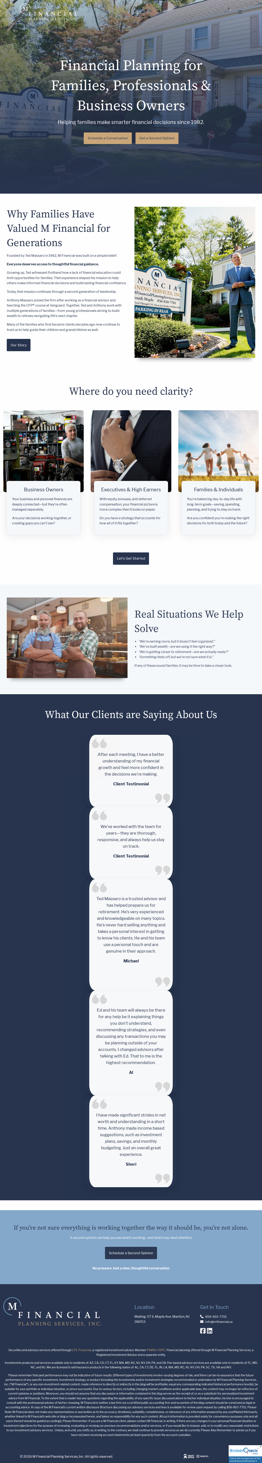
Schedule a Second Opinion (131, 1253)
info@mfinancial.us (219, 1322)
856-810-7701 (216, 1317)
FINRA (151, 1350)
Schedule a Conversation (108, 138)
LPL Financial (81, 1350)
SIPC (161, 1350)
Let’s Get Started (131, 558)
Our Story (19, 345)
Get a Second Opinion (157, 138)
